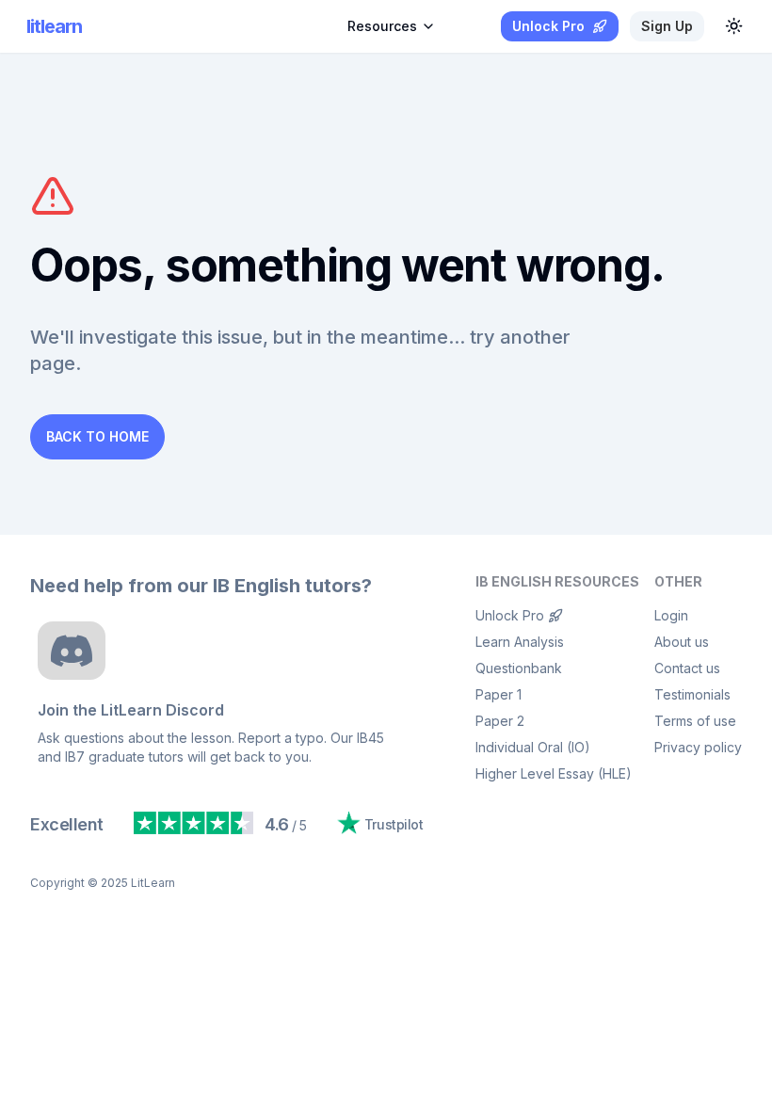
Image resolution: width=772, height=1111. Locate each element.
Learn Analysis (519, 642)
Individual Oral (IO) (532, 747)
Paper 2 (499, 721)
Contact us (687, 668)
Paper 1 (498, 694)
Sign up (667, 26)
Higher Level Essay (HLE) (553, 773)
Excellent (67, 824)
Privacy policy (698, 747)
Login (671, 615)
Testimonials (692, 694)
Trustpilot (393, 824)
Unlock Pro (509, 615)
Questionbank (518, 668)
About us (681, 642)
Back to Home (97, 436)
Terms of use (695, 721)
